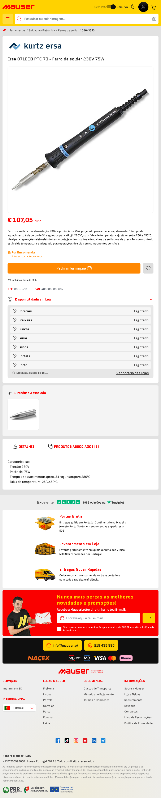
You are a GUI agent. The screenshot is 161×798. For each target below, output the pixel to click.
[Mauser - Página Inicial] (19, 7)
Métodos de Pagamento (99, 694)
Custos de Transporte (97, 688)
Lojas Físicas (132, 694)
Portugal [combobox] (18, 708)
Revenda (129, 706)
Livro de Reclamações (138, 717)
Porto (46, 711)
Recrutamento (133, 700)
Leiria (46, 723)
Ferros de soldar (68, 30)
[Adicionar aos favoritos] (148, 268)
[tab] (24, 446)
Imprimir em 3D (12, 688)
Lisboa (47, 694)
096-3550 (20, 289)
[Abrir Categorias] (8, 19)
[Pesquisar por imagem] (154, 19)
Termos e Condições (96, 700)
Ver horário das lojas (132, 373)
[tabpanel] (80, 468)
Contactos (131, 711)
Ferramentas (17, 30)
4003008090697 (52, 289)
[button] (80, 299)
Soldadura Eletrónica (42, 30)
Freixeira (48, 688)
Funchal (48, 717)
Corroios (48, 706)
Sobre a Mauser (134, 688)
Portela (47, 700)
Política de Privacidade (138, 723)
